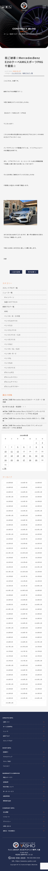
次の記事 (31, 272)
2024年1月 (24, 529)
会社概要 (5, 812)
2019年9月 (38, 609)
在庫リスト (3, 7)
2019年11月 (9, 609)
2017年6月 (38, 651)
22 (36, 456)
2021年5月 (9, 581)
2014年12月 (38, 698)
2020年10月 (24, 590)
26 (18, 460)
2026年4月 (24, 487)
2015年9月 (38, 684)
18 (12, 456)
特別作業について (8, 787)
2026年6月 (38, 482)
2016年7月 (24, 670)
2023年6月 (38, 539)
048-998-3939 (10, 7)
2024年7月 (24, 520)
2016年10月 (24, 665)
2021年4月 (24, 581)
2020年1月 (24, 604)
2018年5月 (9, 637)
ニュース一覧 (8, 292)
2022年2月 (9, 567)
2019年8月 (9, 614)
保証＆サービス (7, 777)
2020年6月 (38, 595)
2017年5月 (9, 656)
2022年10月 (24, 553)
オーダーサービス (8, 791)
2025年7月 (24, 501)
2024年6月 (38, 520)
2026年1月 (24, 492)
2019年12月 (38, 604)
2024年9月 (38, 515)
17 (6, 456)
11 (12, 451)
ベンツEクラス (16, 73)
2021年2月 (9, 586)
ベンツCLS (8, 325)
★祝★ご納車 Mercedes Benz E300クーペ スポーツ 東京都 (24, 400)
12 (18, 451)
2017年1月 (24, 661)
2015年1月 (24, 698)
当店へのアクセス (11, 302)
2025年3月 (38, 506)
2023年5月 (9, 543)
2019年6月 (38, 614)
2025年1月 (24, 511)
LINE (6, 7)
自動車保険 (6, 796)
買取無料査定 (7, 801)
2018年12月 (38, 623)
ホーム (6, 34)
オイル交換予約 (7, 726)
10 (6, 451)
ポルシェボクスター (11, 386)
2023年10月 (24, 534)
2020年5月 (9, 600)
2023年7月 (24, 539)
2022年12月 (38, 548)
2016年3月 (38, 675)
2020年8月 (9, 595)
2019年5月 (9, 618)
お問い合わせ (7, 826)
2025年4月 (24, 506)
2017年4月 (24, 656)
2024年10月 (24, 515)
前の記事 (16, 272)
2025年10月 (24, 497)
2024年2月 (9, 529)
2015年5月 (9, 693)
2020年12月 (38, 586)
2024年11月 (9, 515)
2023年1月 (24, 548)
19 (18, 456)
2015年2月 (9, 698)
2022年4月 (24, 562)
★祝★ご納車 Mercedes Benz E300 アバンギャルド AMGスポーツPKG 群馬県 (23, 426)
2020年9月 (38, 590)
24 (6, 460)
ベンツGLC (8, 344)
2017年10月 (24, 646)
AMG (6, 311)
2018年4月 (24, 637)
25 (12, 460)
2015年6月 (38, 689)
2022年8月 (9, 557)
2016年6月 (38, 670)
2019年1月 (24, 623)
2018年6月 (38, 632)
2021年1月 (24, 586)
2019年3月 (38, 618)
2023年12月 (38, 529)
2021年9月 (38, 572)
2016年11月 (9, 665)
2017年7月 (24, 651)
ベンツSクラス (9, 368)
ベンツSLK (8, 363)
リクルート (6, 817)
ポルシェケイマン (11, 382)
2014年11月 (9, 703)
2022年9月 (38, 553)
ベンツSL (7, 358)
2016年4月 (24, 675)
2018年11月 (9, 628)
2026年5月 (9, 487)
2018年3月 (38, 637)
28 (30, 460)
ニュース (5, 731)
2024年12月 (38, 511)
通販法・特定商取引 (9, 831)
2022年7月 (24, 557)
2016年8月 (9, 670)
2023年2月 (9, 548)
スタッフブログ (7, 741)
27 (24, 460)
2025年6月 (38, 501)
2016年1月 (24, 679)
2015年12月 (38, 679)
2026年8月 (9, 482)
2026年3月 (38, 487)
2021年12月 (38, 567)
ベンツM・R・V (10, 353)
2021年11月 (9, 572)
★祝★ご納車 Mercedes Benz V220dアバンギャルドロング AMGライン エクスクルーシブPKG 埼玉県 (24, 412)
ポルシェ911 (9, 372)
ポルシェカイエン (11, 377)
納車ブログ (13, 34)
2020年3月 (38, 600)
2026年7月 (24, 482)
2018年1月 (24, 642)
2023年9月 (38, 534)
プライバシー (7, 821)
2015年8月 (9, 689)
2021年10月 (24, 572)
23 (42, 456)
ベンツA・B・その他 (12, 316)
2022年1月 (24, 567)
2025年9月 (38, 497)
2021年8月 (9, 576)
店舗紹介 (5, 752)
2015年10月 (24, 684)
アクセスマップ (7, 757)
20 (24, 456)
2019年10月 (24, 609)
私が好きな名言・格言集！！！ (14, 407)
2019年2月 (9, 623)
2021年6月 (38, 576)
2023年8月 (9, 539)
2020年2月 (9, 604)
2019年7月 (24, 614)
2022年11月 (9, 553)
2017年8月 (9, 651)
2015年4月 (24, 693)
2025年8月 (9, 501)
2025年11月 (9, 497)
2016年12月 (38, 661)
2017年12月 (38, 642)
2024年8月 (9, 520)
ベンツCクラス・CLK (12, 335)
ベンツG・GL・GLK (12, 349)
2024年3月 (38, 525)
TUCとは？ (6, 766)
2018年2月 (9, 642)
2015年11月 (9, 684)
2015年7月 (24, 689)
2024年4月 (24, 525)
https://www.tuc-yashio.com (26, 861)
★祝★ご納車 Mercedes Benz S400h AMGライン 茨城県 (24, 419)
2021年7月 (24, 576)
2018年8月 (9, 632)
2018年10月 (24, 628)
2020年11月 (9, 590)
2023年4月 (24, 543)
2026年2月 (9, 492)
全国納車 (5, 782)
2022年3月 (38, 562)
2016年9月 (38, 665)
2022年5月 (9, 562)
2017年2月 (9, 661)
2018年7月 (24, 632)
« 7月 (4, 468)
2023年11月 (9, 534)
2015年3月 (38, 693)
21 (30, 456)
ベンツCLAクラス (11, 321)
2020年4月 (24, 600)
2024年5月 (9, 525)
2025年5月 (9, 506)
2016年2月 (9, 679)
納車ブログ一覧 (28, 73)
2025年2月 (9, 511)
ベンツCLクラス (10, 330)
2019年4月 (24, 618)
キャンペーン (9, 297)
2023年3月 (38, 543)
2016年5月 (9, 675)
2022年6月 (38, 557)
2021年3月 (38, 581)
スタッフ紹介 (7, 761)
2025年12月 (38, 492)
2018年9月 (38, 628)
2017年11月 (9, 646)
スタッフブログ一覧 (10, 288)
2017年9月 (38, 646)
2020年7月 (24, 595)
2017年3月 (38, 656)
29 (36, 460)
